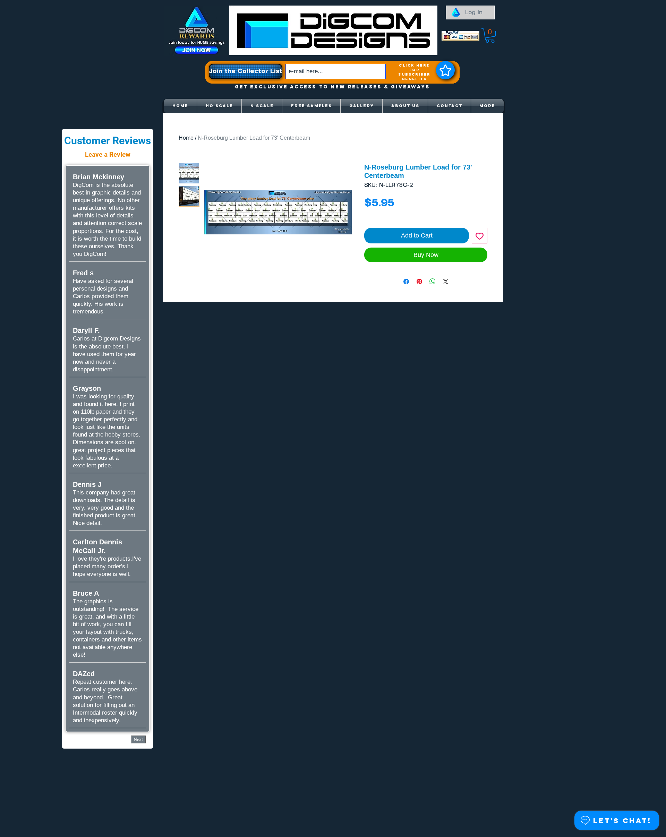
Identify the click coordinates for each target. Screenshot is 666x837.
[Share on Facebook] (406, 281)
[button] (489, 35)
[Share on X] (446, 281)
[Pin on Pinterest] (419, 281)
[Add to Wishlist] (479, 235)
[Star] (445, 70)
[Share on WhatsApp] (432, 281)
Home (186, 138)
